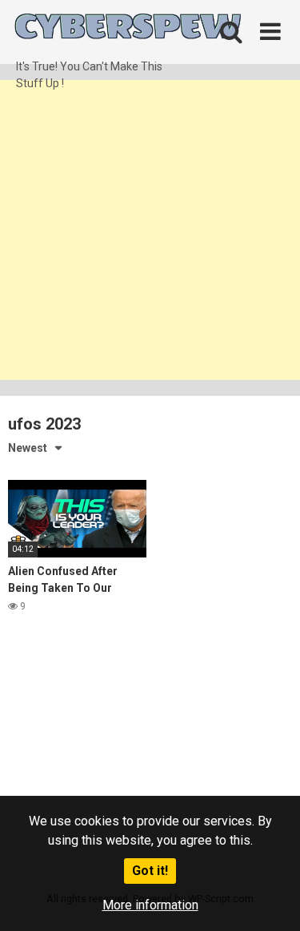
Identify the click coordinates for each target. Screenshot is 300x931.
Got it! (150, 870)
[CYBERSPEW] (128, 29)
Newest (27, 448)
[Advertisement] (150, 230)
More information (150, 905)
